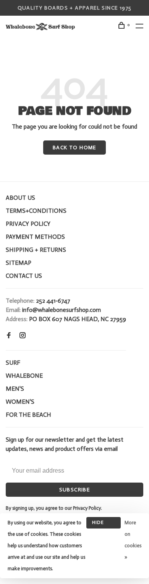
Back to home (74, 147)
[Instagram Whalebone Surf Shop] (22, 335)
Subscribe (74, 489)
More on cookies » (133, 540)
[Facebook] (9, 335)
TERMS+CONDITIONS (36, 210)
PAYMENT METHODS (35, 236)
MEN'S (15, 388)
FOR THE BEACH (28, 414)
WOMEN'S (20, 401)
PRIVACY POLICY (28, 223)
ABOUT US (20, 197)
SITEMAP (18, 262)
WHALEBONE (24, 375)
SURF (13, 362)
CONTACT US (24, 275)
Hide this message (103, 524)
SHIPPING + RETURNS (36, 249)
